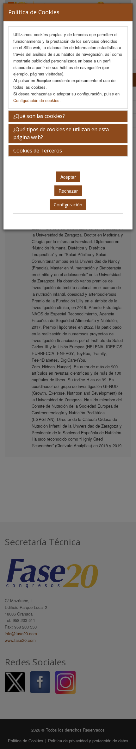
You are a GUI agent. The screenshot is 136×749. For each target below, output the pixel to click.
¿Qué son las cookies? (39, 116)
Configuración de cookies (36, 100)
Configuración (68, 205)
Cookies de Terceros (37, 150)
